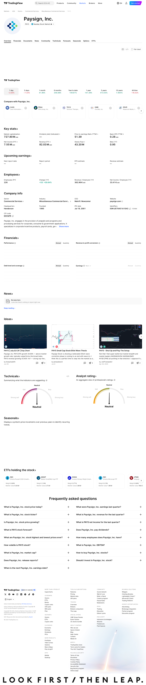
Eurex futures (74, 619)
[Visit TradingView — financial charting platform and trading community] (12, 80)
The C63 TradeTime (76, 649)
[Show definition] (21, 134)
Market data (74, 596)
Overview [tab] (7, 41)
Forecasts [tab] (67, 41)
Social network (101, 592)
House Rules (101, 600)
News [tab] (37, 41)
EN (121, 3)
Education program (128, 613)
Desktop (47, 657)
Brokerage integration (129, 609)
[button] (65, 3)
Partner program (127, 611)
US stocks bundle (76, 621)
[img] (51, 24)
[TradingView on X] (5, 594)
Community (71, 3)
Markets (82, 3)
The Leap (73, 611)
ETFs (46, 600)
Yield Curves (49, 642)
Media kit (73, 638)
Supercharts (49, 592)
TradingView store (76, 645)
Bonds (47, 602)
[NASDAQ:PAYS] (6, 346)
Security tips (74, 666)
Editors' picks (101, 613)
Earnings (47, 630)
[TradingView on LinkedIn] (21, 594)
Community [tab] (45, 41)
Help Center (74, 634)
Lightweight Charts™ (128, 596)
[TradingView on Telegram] (25, 594)
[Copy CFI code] (13, 216)
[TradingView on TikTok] (29, 594)
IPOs (46, 634)
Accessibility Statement (78, 664)
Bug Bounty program (77, 668)
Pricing (72, 594)
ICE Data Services (27, 604)
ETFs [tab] (94, 41)
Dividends (48, 632)
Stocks (47, 598)
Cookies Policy (75, 662)
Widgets (124, 592)
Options (47, 645)
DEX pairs (48, 609)
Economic (48, 628)
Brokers (92, 3)
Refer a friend (101, 596)
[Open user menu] (126, 3)
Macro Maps (49, 647)
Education (100, 611)
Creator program (102, 598)
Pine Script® (49, 649)
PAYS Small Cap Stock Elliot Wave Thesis (69, 351)
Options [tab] (86, 41)
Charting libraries (127, 594)
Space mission (75, 630)
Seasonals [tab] (77, 41)
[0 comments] (37, 363)
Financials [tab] (17, 41)
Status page (74, 670)
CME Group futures (76, 617)
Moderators (100, 603)
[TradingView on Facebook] (9, 594)
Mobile (47, 655)
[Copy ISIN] (130, 209)
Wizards (99, 621)
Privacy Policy (75, 660)
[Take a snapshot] (123, 49)
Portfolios (48, 640)
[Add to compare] (25, 108)
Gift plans (73, 598)
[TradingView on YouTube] (13, 594)
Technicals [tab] (57, 41)
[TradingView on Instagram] (17, 594)
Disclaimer (73, 657)
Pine (46, 611)
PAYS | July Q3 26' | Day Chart (17, 351)
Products (60, 3)
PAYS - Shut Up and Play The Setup (114, 351)
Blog (71, 632)
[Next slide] (141, 336)
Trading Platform (127, 600)
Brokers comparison (76, 609)
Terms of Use (74, 655)
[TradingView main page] (13, 3)
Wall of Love (101, 594)
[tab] (58, 243)
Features (73, 592)
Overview (73, 604)
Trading (99, 609)
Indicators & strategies (104, 619)
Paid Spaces (101, 626)
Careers (72, 636)
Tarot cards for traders (77, 647)
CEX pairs (48, 607)
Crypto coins (49, 604)
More (100, 3)
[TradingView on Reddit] (33, 594)
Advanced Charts (127, 598)
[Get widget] (127, 49)
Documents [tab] (27, 41)
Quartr (31, 617)
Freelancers (100, 624)
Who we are (74, 628)
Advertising (125, 607)
